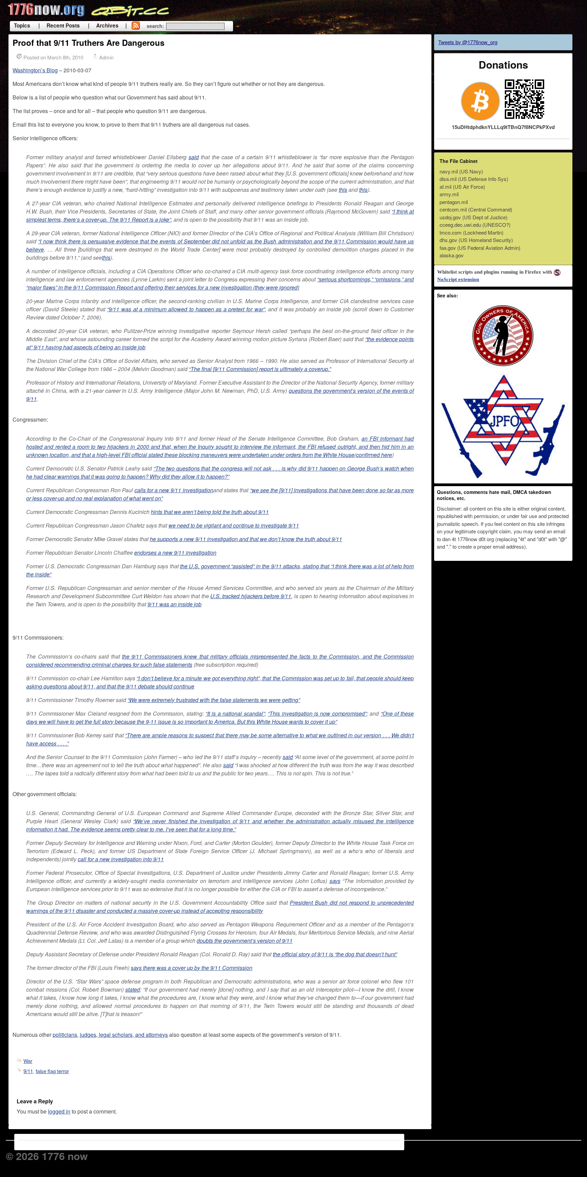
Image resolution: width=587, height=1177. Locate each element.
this (343, 190)
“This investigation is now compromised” (317, 713)
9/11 (28, 1070)
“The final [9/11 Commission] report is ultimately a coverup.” (260, 369)
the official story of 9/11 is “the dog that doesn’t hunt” (335, 954)
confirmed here (374, 455)
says (335, 881)
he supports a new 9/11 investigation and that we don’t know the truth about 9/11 (246, 539)
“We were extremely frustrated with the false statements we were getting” (213, 700)
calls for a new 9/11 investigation (174, 490)
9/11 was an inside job (174, 604)
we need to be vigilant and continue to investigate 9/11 (233, 525)
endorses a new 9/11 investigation (175, 552)
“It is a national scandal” (235, 713)
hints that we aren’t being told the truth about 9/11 (210, 512)
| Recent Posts (59, 25)
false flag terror (52, 1070)
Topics (22, 25)
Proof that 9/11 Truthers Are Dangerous (88, 42)
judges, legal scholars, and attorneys (124, 1034)
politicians (65, 1034)
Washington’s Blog (35, 70)
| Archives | (107, 25)
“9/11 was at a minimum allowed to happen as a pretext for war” (186, 309)
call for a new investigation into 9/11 (121, 859)
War (27, 1060)
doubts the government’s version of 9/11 (244, 940)
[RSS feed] (135, 26)
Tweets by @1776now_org (467, 41)
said (194, 157)
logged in (59, 1111)
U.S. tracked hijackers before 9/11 (250, 596)
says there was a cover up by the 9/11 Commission (191, 968)
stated (132, 989)
